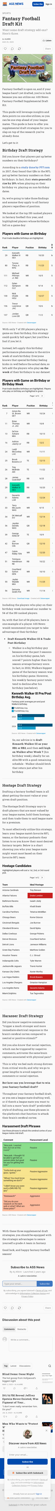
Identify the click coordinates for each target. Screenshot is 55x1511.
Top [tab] (5, 1366)
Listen (48, 40)
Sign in (49, 4)
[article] (27, 1381)
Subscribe (38, 4)
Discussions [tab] (24, 1366)
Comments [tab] (9, 1329)
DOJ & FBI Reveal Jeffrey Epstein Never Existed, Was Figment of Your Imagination (20, 1399)
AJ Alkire (6, 39)
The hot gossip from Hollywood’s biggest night (19, 1379)
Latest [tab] (13, 1366)
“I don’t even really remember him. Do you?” (20, 1408)
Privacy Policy (37, 1485)
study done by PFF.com (35, 167)
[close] (46, 1430)
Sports (6, 13)
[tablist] (15, 1329)
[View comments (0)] (12, 49)
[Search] (50, 1366)
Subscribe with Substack (29, 1472)
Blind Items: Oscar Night (18, 1374)
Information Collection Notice (33, 1293)
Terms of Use (41, 1290)
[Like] (5, 49)
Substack (13, 1504)
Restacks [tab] (21, 1329)
